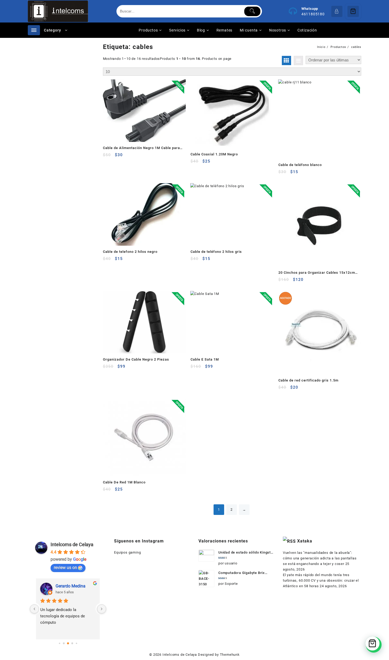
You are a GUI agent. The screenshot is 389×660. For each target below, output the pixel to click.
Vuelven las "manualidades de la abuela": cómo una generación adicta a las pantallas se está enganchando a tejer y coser (320, 558)
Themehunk (230, 655)
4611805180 (313, 14)
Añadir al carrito (107, 156)
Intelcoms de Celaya (72, 544)
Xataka (304, 541)
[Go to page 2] (68, 643)
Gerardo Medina (70, 586)
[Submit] (252, 11)
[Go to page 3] (72, 643)
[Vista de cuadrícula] (286, 60)
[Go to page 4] (76, 643)
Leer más (283, 389)
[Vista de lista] (298, 60)
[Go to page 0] (59, 643)
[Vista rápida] (118, 156)
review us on (65, 567)
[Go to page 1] (64, 643)
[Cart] (353, 11)
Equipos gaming (127, 552)
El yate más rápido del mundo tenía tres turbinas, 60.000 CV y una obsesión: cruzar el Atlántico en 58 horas (321, 580)
